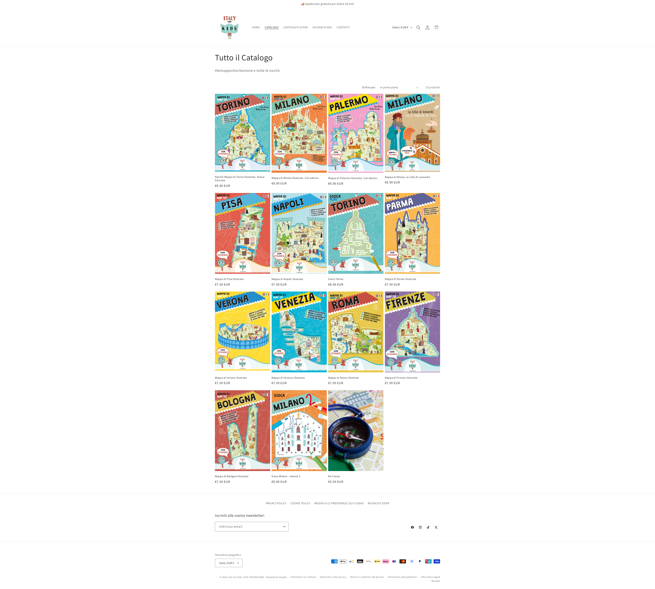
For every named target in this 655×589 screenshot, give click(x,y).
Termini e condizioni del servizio (367, 576)
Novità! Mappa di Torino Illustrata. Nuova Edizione (240, 178)
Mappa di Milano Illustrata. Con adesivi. (295, 178)
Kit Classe (334, 476)
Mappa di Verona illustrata (231, 377)
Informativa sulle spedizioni (402, 576)
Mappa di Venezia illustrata (288, 377)
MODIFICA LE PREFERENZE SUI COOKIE (339, 503)
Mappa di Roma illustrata (343, 377)
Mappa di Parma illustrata (400, 279)
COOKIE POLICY (300, 503)
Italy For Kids (235, 577)
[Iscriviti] (283, 526)
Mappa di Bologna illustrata (231, 476)
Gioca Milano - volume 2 (286, 476)
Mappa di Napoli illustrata (287, 279)
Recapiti (436, 580)
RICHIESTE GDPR (378, 503)
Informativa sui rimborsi (303, 576)
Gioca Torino (335, 279)
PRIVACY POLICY (276, 503)
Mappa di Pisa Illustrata (229, 279)
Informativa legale (430, 576)
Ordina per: (369, 87)
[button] (418, 27)
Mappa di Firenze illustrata (401, 377)
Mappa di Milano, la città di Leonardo (407, 177)
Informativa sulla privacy (333, 576)
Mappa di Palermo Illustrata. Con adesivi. (353, 178)
